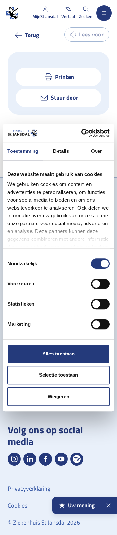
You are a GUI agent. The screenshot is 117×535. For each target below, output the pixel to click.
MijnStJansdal (45, 16)
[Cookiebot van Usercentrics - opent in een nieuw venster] (83, 133)
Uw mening (81, 505)
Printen (64, 76)
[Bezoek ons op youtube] (61, 459)
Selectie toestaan (58, 375)
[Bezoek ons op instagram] (14, 459)
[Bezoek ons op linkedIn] (29, 459)
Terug (32, 35)
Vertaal (68, 16)
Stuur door (64, 97)
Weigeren (59, 396)
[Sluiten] (108, 505)
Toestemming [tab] (22, 151)
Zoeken (85, 16)
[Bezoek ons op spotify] (76, 459)
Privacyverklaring (29, 488)
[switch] (100, 284)
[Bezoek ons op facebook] (45, 459)
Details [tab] (61, 151)
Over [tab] (96, 151)
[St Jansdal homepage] (11, 13)
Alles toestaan (58, 353)
